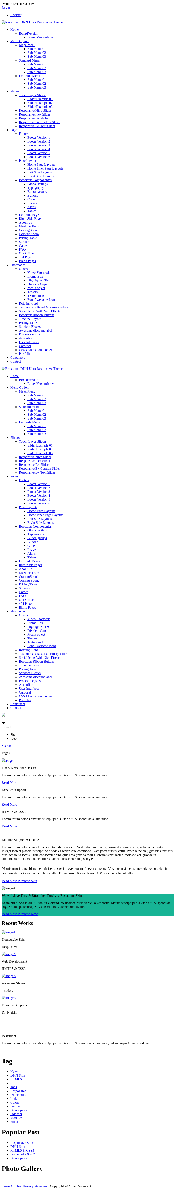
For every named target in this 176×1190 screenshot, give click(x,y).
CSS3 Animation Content (36, 350)
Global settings (37, 184)
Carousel (25, 346)
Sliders (15, 91)
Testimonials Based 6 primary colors (43, 307)
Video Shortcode (38, 272)
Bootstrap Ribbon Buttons (36, 315)
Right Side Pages (30, 218)
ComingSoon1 (29, 230)
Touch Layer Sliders (32, 95)
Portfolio (25, 353)
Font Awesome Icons (41, 299)
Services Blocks (30, 326)
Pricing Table (28, 238)
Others (23, 269)
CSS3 (14, 1083)
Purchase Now (28, 914)
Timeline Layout (30, 319)
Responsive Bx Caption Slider (39, 122)
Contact (15, 361)
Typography (35, 188)
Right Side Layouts (40, 176)
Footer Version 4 (38, 149)
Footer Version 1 (38, 137)
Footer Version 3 (38, 145)
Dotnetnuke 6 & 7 (22, 1154)
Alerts (31, 207)
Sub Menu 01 (36, 49)
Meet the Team (29, 226)
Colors (14, 1102)
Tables (31, 211)
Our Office (26, 253)
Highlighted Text (38, 280)
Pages (14, 130)
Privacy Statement (35, 1186)
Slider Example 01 (40, 99)
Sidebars (16, 1114)
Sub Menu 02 (36, 52)
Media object (36, 288)
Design (15, 1106)
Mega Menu (27, 45)
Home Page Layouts (41, 164)
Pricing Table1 (29, 323)
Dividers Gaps (37, 284)
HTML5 (16, 1079)
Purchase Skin (27, 881)
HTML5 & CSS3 (22, 1150)
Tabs (13, 1087)
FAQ (22, 249)
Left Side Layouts (39, 172)
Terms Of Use (11, 1186)
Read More (9, 782)
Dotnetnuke (18, 1095)
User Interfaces (29, 342)
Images (32, 203)
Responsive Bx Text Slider (37, 126)
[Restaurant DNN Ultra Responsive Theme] (32, 22)
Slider (14, 1122)
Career (23, 245)
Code (31, 199)
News (14, 1071)
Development (19, 1110)
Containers (17, 357)
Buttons (32, 195)
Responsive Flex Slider (34, 114)
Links (14, 1098)
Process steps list (30, 334)
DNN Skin (17, 1075)
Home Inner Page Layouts (45, 168)
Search (6, 746)
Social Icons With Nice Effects (39, 311)
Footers (24, 133)
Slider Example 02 (40, 103)
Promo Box (35, 276)
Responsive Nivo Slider (35, 110)
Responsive (18, 1091)
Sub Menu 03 (36, 56)
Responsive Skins (22, 1143)
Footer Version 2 (38, 141)
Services (24, 242)
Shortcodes (17, 265)
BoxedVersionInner (40, 37)
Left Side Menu (29, 76)
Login (6, 7)
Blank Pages (27, 261)
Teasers (32, 292)
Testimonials (35, 296)
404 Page (25, 257)
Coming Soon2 (29, 234)
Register (15, 15)
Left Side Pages (29, 215)
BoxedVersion (28, 33)
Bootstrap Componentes (35, 180)
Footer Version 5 (38, 153)
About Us (25, 222)
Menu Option (19, 41)
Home (14, 29)
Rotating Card (28, 303)
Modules (16, 1118)
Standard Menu (29, 60)
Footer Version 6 (38, 157)
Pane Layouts (28, 160)
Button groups (37, 191)
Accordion (26, 338)
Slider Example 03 (40, 106)
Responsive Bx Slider (33, 118)
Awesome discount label (35, 330)
